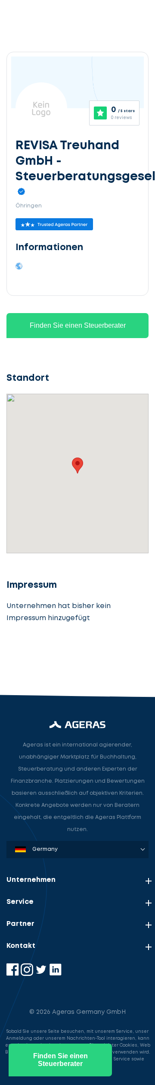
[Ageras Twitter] (42, 974)
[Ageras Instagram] (28, 974)
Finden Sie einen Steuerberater (78, 325)
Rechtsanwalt (37, 656)
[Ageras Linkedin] (55, 974)
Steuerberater (38, 616)
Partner (20, 924)
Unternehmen (31, 880)
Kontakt (20, 946)
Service (20, 902)
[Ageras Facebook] (13, 974)
